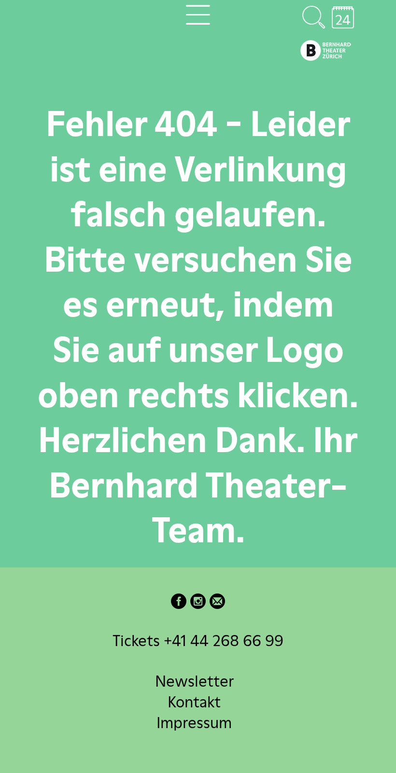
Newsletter (194, 680)
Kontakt (194, 701)
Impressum (194, 722)
